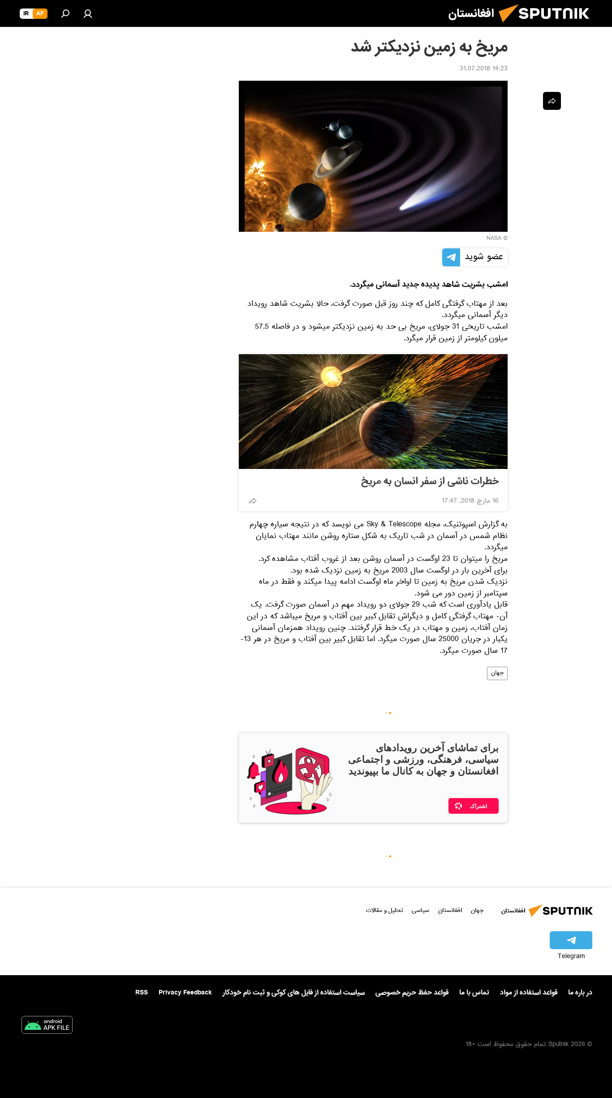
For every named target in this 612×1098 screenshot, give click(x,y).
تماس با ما (474, 993)
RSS (141, 992)
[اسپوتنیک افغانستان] (547, 26)
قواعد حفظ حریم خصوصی (411, 992)
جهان (497, 673)
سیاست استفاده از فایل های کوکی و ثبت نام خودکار (294, 992)
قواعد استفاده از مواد (528, 992)
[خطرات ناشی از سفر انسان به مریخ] (373, 411)
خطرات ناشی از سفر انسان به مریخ (430, 481)
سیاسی (420, 910)
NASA (494, 239)
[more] (253, 501)
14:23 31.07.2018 (484, 69)
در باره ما (580, 992)
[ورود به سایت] (88, 13)
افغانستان (450, 910)
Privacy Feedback (185, 993)
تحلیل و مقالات (384, 910)
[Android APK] (47, 1026)
